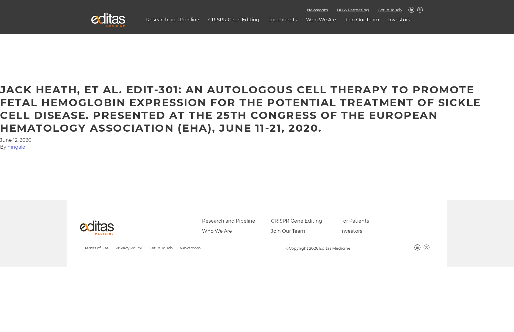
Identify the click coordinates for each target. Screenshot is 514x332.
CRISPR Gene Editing (233, 20)
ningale (16, 147)
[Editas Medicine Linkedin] (417, 247)
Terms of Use (96, 248)
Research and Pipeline (172, 20)
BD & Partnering (353, 9)
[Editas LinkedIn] (411, 10)
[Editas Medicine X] (427, 247)
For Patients (282, 20)
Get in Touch (390, 9)
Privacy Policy (128, 248)
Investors (399, 20)
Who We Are (321, 20)
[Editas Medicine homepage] (106, 20)
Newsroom (317, 9)
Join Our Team (362, 20)
